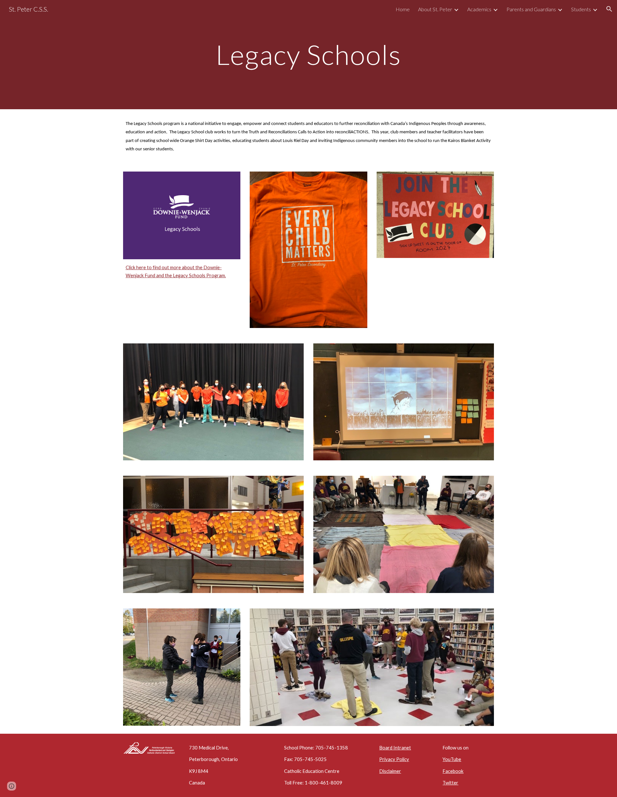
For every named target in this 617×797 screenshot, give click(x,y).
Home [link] (403, 9)
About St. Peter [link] (435, 9)
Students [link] (581, 9)
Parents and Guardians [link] (531, 9)
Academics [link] (479, 9)
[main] (308, 54)
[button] (609, 9)
